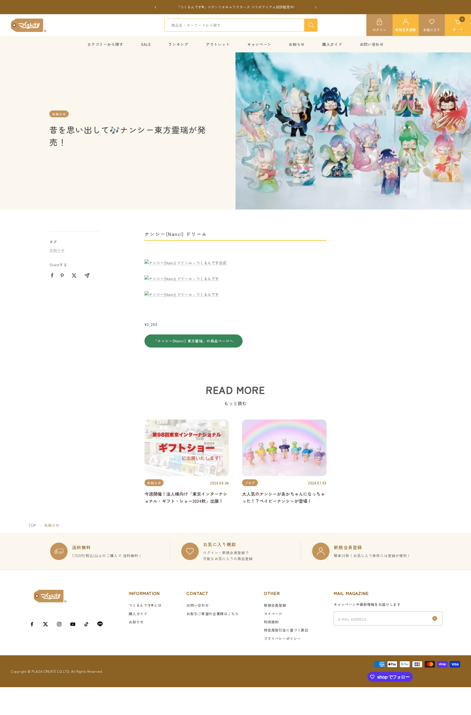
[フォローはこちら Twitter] (45, 624)
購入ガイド (332, 44)
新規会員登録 (275, 605)
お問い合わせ (372, 44)
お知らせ (297, 44)
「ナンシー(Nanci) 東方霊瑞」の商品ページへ (194, 340)
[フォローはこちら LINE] (100, 624)
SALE (146, 44)
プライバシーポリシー (282, 638)
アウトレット (218, 44)
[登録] (434, 618)
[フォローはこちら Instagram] (59, 624)
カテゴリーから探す (105, 44)
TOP (32, 525)
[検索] (310, 25)
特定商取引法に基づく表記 (286, 630)
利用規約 (271, 621)
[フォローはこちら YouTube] (72, 624)
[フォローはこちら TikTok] (86, 624)
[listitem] (52, 275)
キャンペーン (259, 44)
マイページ (273, 613)
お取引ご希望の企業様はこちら (212, 613)
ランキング (178, 44)
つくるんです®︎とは (145, 605)
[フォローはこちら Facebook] (31, 624)
